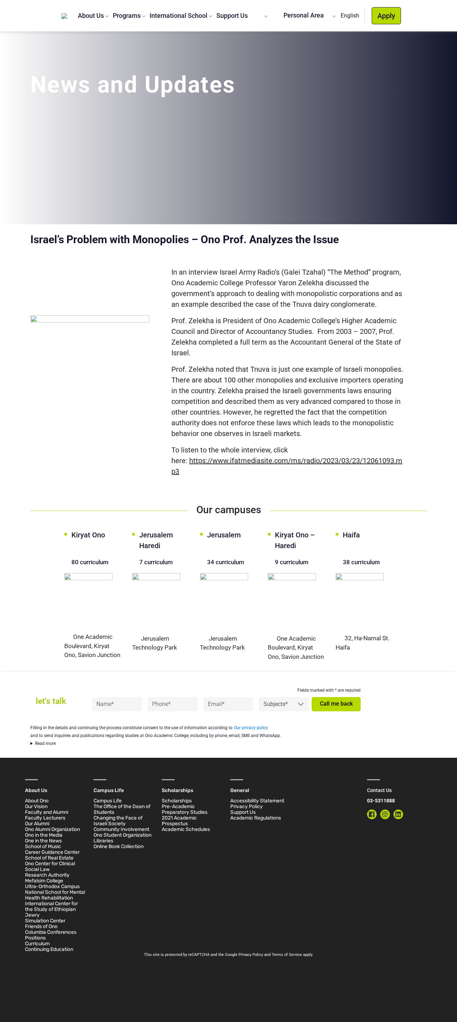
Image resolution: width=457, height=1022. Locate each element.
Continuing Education (49, 949)
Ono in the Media (43, 835)
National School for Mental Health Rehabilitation (55, 895)
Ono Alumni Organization (52, 829)
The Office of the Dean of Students (122, 809)
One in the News (43, 841)
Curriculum (37, 944)
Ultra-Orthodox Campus (52, 886)
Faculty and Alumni (46, 812)
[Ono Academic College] (64, 15)
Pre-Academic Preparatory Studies (184, 809)
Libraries (103, 841)
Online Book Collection (119, 846)
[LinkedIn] (398, 814)
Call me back (336, 703)
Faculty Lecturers (45, 818)
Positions (35, 938)
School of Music (43, 846)
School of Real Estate (49, 858)
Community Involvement (121, 829)
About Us (91, 15)
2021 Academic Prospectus (179, 821)
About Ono (37, 801)
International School (178, 15)
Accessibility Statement (257, 801)
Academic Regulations (255, 818)
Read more (45, 743)
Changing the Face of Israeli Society (118, 821)
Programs (127, 15)
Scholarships (177, 801)
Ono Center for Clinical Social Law (50, 866)
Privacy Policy (246, 806)
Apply (386, 15)
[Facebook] (372, 814)
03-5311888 (381, 800)
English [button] (350, 15)
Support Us (232, 15)
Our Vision (36, 806)
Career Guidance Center (52, 852)
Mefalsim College (44, 881)
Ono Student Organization (122, 835)
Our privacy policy (251, 727)
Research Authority (47, 875)
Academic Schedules (186, 829)
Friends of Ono (41, 926)
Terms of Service (287, 954)
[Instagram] (385, 814)
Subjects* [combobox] (275, 704)
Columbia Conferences (50, 932)
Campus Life (108, 801)
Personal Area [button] (303, 15)
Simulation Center (45, 921)
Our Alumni (37, 824)
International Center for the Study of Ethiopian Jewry (51, 909)
